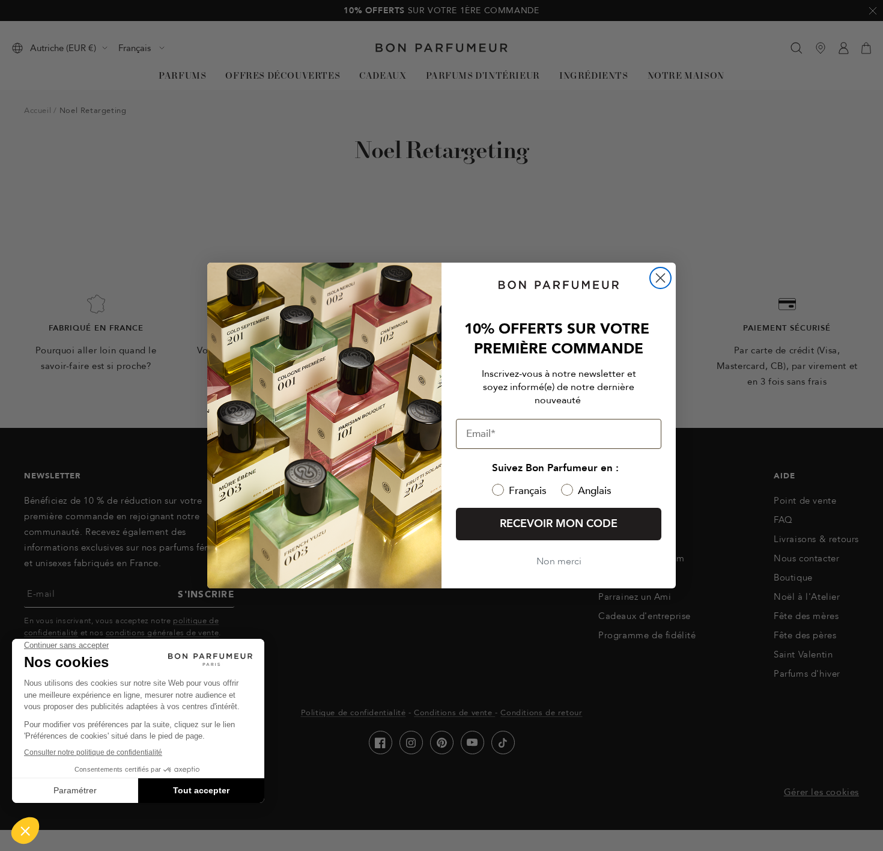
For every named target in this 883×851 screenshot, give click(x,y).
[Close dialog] (660, 277)
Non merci (558, 561)
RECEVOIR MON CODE (558, 523)
